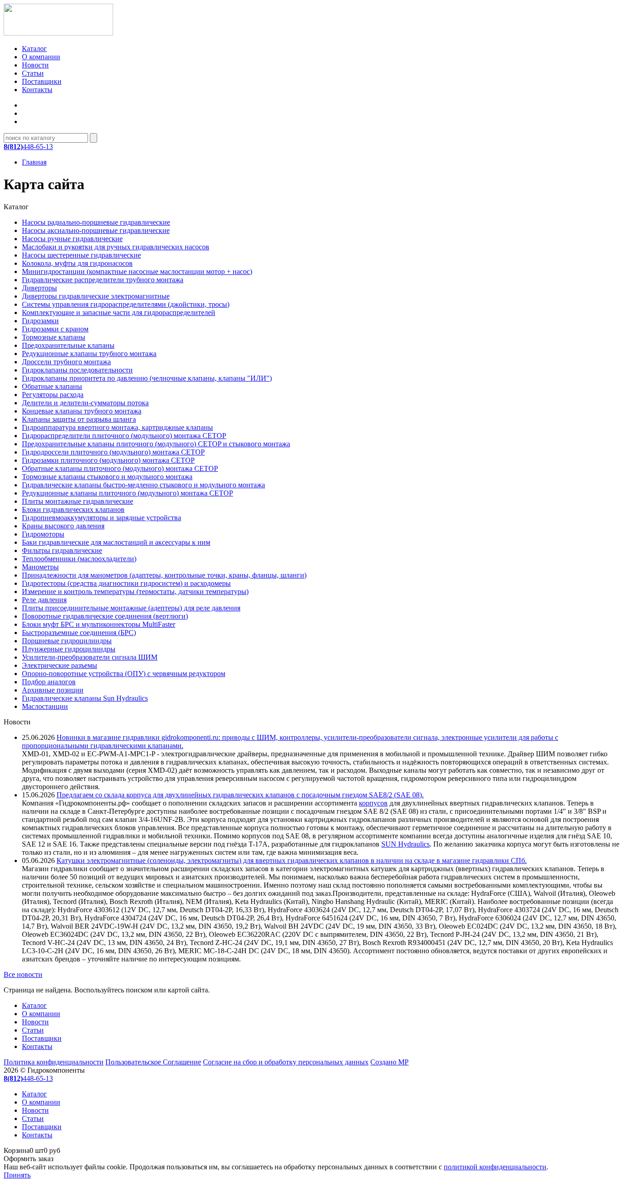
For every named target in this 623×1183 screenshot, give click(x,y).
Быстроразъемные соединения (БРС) (79, 632)
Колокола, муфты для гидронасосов (77, 263)
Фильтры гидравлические (62, 550)
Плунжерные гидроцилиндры (68, 649)
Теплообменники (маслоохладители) (79, 559)
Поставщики (42, 81)
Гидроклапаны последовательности (77, 370)
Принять (17, 1175)
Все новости (23, 974)
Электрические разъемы (59, 665)
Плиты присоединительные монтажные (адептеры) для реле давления (131, 608)
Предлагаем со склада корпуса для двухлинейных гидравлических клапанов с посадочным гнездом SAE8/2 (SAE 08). (240, 795)
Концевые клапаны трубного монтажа (81, 411)
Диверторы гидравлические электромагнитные (96, 296)
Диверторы (39, 288)
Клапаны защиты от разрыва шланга (79, 419)
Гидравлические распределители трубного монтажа (102, 280)
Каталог (34, 48)
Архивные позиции (52, 690)
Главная (34, 162)
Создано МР (389, 1062)
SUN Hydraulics (405, 844)
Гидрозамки (40, 321)
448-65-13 (28, 146)
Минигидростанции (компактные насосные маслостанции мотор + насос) (137, 271)
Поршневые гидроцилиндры (67, 641)
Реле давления (44, 600)
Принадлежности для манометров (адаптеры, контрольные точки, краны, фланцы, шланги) (164, 575)
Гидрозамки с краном (55, 329)
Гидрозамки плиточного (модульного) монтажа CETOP (108, 460)
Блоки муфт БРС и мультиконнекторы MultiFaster (98, 624)
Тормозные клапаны (53, 337)
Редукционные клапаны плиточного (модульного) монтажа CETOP (127, 493)
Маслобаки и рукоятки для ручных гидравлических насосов (115, 247)
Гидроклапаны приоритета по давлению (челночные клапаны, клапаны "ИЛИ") (147, 378)
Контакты (37, 89)
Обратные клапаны (52, 386)
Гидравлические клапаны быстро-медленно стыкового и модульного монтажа (143, 485)
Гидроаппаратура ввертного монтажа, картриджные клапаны (117, 427)
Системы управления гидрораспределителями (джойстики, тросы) (125, 304)
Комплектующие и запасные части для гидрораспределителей (118, 312)
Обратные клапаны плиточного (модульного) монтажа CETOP (120, 468)
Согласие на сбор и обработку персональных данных (286, 1062)
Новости (35, 65)
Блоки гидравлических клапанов (73, 509)
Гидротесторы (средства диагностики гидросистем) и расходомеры (126, 583)
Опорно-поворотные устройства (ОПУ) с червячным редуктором (123, 673)
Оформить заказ (28, 1158)
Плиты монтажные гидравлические (77, 501)
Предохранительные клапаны (68, 345)
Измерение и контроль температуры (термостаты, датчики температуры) (135, 591)
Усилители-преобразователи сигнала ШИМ (89, 657)
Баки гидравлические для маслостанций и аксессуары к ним (116, 542)
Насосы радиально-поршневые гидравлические (96, 222)
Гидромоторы (43, 534)
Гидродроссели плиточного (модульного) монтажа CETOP (113, 452)
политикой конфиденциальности (495, 1167)
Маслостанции (45, 706)
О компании (41, 57)
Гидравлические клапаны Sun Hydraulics (85, 698)
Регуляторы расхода (52, 394)
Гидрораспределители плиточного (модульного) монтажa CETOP (124, 435)
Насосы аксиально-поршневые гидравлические (96, 230)
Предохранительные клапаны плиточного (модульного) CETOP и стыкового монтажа (156, 444)
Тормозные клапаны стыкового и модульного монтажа (107, 476)
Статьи (33, 73)
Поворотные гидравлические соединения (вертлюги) (105, 616)
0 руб (32, 1150)
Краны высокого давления (63, 526)
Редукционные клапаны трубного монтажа (89, 353)
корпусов (373, 803)
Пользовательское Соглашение (153, 1062)
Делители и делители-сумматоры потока (85, 403)
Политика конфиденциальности (54, 1062)
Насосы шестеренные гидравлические (81, 255)
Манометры (40, 567)
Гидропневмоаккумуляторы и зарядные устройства (101, 518)
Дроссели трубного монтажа (66, 362)
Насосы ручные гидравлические (72, 239)
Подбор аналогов (49, 682)
